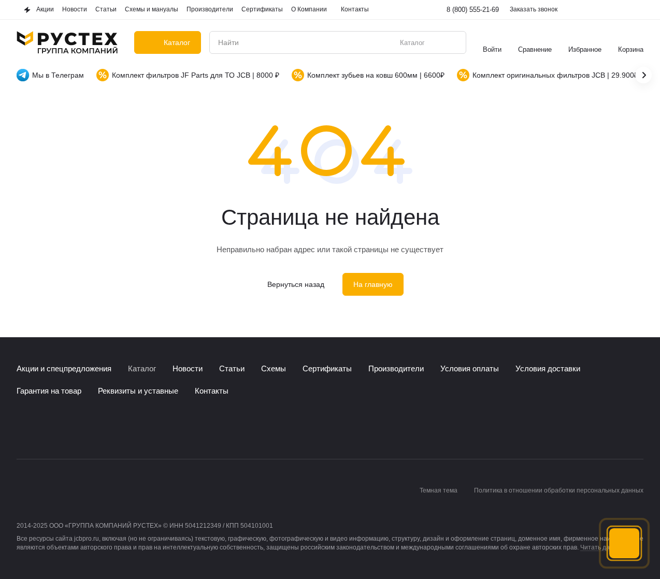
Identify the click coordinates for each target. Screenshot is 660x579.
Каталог (142, 368)
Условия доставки (547, 368)
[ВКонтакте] (23, 428)
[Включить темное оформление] (637, 10)
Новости (188, 368)
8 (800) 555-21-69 (473, 9)
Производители (396, 368)
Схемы (273, 368)
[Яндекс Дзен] (85, 428)
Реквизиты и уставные (138, 390)
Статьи (232, 368)
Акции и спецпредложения (64, 368)
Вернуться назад (295, 284)
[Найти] (452, 42)
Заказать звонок (533, 9)
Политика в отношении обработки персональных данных (558, 490)
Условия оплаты (469, 368)
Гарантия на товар (49, 390)
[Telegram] (43, 428)
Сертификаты (327, 368)
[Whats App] (64, 428)
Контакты (211, 390)
